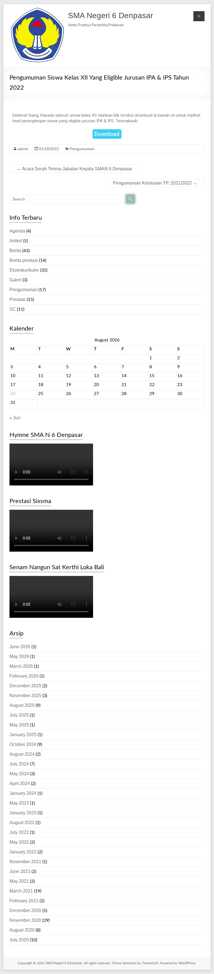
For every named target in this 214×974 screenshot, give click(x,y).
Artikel (15, 240)
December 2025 (25, 685)
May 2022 (19, 842)
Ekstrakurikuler (24, 270)
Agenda (17, 231)
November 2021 (25, 861)
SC (12, 309)
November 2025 (25, 695)
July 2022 (19, 832)
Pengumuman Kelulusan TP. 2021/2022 (155, 183)
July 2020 (19, 939)
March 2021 (21, 891)
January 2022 (23, 851)
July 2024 (19, 764)
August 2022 (22, 822)
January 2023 (23, 812)
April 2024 (19, 783)
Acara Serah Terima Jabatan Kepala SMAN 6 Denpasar (74, 168)
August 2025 (22, 705)
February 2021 (23, 900)
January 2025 (23, 734)
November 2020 (25, 920)
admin (23, 149)
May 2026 (19, 656)
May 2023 (19, 803)
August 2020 (22, 930)
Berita (15, 250)
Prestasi (17, 299)
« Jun (14, 417)
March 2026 (21, 666)
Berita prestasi (23, 260)
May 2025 (19, 724)
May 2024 (19, 773)
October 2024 (22, 744)
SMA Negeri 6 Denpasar (110, 15)
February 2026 (23, 676)
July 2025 (19, 715)
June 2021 (19, 871)
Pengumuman (82, 149)
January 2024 (23, 793)
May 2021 (19, 881)
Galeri (15, 279)
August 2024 (22, 754)
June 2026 (19, 646)
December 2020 (25, 910)
